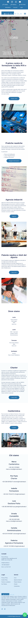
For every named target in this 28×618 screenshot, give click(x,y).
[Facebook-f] (2, 609)
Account (15, 7)
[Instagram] (12, 2)
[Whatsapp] (16, 2)
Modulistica (8, 7)
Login (21, 7)
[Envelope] (20, 2)
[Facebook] (8, 2)
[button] (25, 13)
